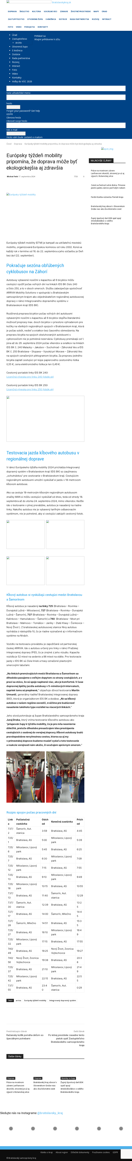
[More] (80, 185)
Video (18, 27)
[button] (122, 3)
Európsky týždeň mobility (35, 1000)
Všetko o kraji (46, 1152)
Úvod (8, 143)
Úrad (104, 11)
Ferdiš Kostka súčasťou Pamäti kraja (107, 197)
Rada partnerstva (79, 19)
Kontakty (43, 27)
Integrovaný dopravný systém (62, 1000)
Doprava (12, 11)
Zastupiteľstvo (16, 19)
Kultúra (36, 11)
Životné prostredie (81, 11)
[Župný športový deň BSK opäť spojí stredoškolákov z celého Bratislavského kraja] (72, 1071)
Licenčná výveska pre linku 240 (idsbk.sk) (30, 376)
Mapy (96, 11)
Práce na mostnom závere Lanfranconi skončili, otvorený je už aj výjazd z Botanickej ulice (107, 173)
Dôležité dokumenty (80, 1152)
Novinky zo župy (22, 148)
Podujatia (29, 27)
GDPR (9, 114)
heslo (9, 103)
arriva (18, 1000)
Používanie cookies (101, 1152)
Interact (106, 19)
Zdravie (64, 11)
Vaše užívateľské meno (18, 92)
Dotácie (63, 19)
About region (62, 1152)
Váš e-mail (11, 129)
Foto (10, 27)
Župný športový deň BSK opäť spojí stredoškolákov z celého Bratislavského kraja (106, 221)
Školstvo (24, 11)
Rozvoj (95, 19)
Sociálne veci (50, 11)
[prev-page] (7, 1098)
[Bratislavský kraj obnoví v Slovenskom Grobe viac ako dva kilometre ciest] (45, 1071)
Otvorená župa (35, 19)
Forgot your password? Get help (23, 110)
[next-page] (9, 1098)
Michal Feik (12, 176)
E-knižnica (51, 19)
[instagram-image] (11, 1129)
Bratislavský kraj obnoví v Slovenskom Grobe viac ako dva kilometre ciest (45, 1085)
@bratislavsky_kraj (50, 1113)
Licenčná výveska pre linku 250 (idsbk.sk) (30, 389)
